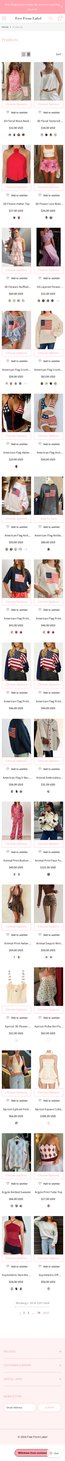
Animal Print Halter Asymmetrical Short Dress (16, 943)
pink (19, 300)
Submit (50, 1407)
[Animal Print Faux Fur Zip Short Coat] (48, 821)
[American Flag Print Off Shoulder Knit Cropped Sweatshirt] (48, 661)
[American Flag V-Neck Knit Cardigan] (16, 738)
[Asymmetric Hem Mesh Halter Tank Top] (16, 1235)
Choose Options (16, 104)
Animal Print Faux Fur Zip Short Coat (48, 861)
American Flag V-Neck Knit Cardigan (16, 778)
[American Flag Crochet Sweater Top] (16, 330)
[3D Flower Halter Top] (16, 164)
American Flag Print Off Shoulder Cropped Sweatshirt (16, 701)
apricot (16, 1040)
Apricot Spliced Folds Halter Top (16, 1109)
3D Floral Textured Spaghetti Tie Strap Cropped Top (48, 121)
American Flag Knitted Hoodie (48, 535)
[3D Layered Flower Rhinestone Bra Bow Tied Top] (48, 247)
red (19, 217)
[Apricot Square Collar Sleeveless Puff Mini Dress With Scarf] (48, 1069)
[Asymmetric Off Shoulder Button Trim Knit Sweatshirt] (48, 1235)
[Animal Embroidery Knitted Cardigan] (48, 738)
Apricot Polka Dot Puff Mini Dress (48, 1026)
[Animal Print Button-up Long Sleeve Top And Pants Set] (16, 821)
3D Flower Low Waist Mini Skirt (48, 204)
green (10, 300)
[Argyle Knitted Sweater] (16, 1152)
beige (55, 383)
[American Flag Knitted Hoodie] (48, 496)
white (23, 300)
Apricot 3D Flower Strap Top (16, 1026)
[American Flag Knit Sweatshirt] (16, 496)
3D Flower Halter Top (16, 204)
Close (61, 7)
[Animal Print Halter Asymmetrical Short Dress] (16, 903)
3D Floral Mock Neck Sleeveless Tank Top (16, 121)
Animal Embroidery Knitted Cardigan (48, 778)
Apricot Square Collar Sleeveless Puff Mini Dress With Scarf (48, 1109)
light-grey (6, 549)
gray (11, 549)
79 (38, 1313)
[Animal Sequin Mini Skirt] (48, 903)
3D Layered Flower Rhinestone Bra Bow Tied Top (48, 287)
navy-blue (21, 632)
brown (42, 383)
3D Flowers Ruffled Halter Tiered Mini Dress (17, 287)
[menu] (4, 18)
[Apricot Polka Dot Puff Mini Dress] (48, 986)
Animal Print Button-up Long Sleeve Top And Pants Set (16, 861)
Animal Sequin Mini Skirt (48, 943)
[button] (23, 54)
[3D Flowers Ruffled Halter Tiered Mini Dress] (16, 247)
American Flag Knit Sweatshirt (16, 535)
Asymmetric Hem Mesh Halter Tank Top (16, 1275)
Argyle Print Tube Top (48, 1192)
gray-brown (21, 1206)
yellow (14, 300)
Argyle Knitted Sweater (16, 1192)
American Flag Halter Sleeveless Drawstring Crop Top (16, 453)
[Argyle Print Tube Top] (48, 1152)
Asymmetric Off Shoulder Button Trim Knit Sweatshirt (48, 1275)
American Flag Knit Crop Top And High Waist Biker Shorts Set (48, 453)
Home (5, 27)
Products (18, 27)
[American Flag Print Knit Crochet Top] (16, 578)
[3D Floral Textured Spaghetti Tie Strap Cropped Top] (48, 81)
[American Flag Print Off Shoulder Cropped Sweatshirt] (16, 661)
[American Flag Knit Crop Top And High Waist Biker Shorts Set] (48, 413)
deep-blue (16, 466)
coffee (46, 957)
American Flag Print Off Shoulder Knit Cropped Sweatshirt (48, 701)
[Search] (51, 18)
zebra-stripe (14, 957)
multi (48, 1206)
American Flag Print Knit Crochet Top (16, 619)
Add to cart (49, 518)
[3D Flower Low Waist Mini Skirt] (48, 164)
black (14, 217)
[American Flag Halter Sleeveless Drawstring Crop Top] (16, 413)
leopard (19, 957)
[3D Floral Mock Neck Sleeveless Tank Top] (16, 81)
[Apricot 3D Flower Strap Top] (16, 986)
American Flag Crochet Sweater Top (16, 370)
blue (16, 1206)
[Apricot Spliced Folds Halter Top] (16, 1069)
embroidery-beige (48, 791)
